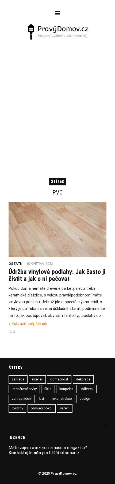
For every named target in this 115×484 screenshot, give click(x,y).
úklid (48, 389)
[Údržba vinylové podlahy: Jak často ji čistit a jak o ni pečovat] (57, 255)
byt (41, 399)
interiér (37, 379)
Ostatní (16, 264)
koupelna (66, 389)
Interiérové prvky (24, 389)
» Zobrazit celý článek (28, 323)
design (84, 399)
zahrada (18, 379)
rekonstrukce (62, 399)
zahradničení (22, 399)
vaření (64, 408)
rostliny (17, 408)
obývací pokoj (41, 408)
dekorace (83, 379)
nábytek (87, 389)
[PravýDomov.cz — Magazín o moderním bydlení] (57, 32)
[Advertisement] (57, 101)
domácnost (59, 379)
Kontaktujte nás (25, 452)
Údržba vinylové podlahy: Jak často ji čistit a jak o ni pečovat (57, 275)
